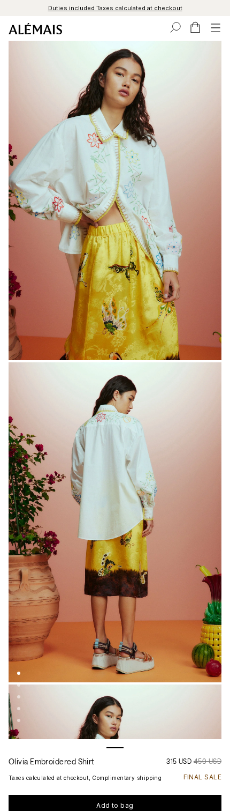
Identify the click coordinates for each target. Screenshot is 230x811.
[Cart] (195, 27)
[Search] (175, 27)
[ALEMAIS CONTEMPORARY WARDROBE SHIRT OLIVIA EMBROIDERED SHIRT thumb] (18, 673)
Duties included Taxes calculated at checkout (115, 8)
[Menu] (215, 27)
